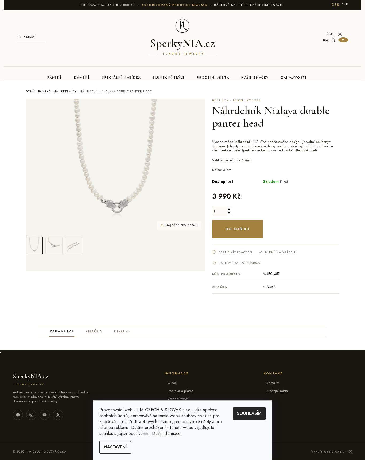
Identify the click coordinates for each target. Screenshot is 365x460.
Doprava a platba (180, 390)
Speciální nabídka (121, 77)
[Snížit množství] (229, 213)
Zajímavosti (293, 77)
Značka (94, 331)
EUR (345, 4)
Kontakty (272, 382)
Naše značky (255, 77)
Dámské (82, 77)
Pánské (54, 77)
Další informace (166, 433)
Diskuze (122, 331)
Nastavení (115, 447)
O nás (172, 382)
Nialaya (269, 286)
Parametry (62, 331)
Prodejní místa (213, 77)
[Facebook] (18, 415)
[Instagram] (31, 415)
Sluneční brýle (169, 77)
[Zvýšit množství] (229, 208)
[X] (58, 415)
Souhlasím (249, 413)
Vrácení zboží (178, 398)
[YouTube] (45, 415)
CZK (335, 4)
